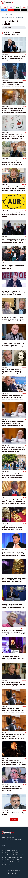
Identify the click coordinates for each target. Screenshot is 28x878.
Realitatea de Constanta (17, 857)
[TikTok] (24, 10)
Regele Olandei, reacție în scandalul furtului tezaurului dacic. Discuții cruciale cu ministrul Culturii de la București (13, 528)
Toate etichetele (8, 27)
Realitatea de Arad (5, 859)
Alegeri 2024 (23, 628)
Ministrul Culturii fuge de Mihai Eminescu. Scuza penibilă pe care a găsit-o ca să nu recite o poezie (12, 371)
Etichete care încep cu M (8, 17)
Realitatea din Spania (6, 864)
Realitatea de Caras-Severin (17, 854)
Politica (24, 54)
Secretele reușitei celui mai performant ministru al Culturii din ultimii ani (13, 658)
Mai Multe (14, 819)
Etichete (11, 15)
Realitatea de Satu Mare (15, 861)
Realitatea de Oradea (6, 854)
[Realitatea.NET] (7, 3)
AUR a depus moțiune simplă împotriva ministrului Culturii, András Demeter (14, 214)
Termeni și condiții (10, 837)
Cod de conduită (18, 839)
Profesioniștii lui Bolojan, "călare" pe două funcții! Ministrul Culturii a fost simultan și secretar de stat (13, 449)
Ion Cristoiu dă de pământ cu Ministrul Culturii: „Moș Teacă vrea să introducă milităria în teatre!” (13, 293)
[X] (17, 10)
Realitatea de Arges (15, 859)
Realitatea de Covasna (15, 852)
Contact (3, 837)
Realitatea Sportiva (5, 848)
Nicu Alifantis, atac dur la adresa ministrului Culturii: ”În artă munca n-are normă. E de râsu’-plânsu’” (13, 319)
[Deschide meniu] (25, 3)
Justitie (24, 810)
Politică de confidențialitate (7, 839)
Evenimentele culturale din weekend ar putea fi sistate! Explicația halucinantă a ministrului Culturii (13, 423)
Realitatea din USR (5, 852)
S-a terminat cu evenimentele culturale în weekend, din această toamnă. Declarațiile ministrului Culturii (12, 476)
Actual (24, 80)
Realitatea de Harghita (6, 857)
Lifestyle (24, 184)
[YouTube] (11, 10)
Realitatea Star (14, 848)
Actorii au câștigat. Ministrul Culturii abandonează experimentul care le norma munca (13, 266)
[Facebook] (4, 10)
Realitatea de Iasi (5, 861)
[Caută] (21, 2)
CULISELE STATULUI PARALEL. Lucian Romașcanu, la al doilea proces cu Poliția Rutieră (12, 788)
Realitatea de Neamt (16, 850)
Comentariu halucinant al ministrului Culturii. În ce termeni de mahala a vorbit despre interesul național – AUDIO (13, 163)
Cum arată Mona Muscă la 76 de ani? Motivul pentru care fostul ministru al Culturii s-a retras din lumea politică (13, 188)
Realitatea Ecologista (6, 850)
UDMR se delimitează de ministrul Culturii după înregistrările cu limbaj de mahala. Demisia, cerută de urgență (13, 137)
